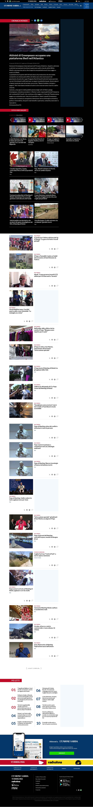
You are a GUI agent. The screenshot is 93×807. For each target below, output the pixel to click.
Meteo (76, 4)
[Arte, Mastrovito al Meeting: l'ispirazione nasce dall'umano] (21, 650)
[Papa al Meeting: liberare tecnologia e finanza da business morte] (21, 468)
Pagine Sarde (77, 768)
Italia (42, 4)
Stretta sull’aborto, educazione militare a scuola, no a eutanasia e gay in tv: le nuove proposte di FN (50, 715)
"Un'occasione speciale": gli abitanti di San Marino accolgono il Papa (45, 518)
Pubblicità (38, 781)
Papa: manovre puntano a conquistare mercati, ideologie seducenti (44, 446)
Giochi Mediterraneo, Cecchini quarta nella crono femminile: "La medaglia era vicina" (20, 311)
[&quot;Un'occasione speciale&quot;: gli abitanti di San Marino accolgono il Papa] (21, 522)
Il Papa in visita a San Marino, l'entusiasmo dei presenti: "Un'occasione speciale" (43, 348)
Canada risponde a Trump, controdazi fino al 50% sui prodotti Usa (21, 170)
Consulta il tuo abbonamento (17, 768)
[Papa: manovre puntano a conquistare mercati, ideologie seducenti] (21, 450)
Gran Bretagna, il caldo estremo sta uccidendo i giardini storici (46, 221)
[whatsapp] (10, 1)
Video (32, 4)
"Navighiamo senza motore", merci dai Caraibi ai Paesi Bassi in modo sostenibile (45, 406)
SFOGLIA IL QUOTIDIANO (86, 6)
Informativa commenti (41, 787)
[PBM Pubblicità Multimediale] (60, 1)
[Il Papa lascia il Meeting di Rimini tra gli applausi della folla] (21, 373)
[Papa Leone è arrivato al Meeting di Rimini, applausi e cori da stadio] (21, 577)
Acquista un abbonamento (33, 768)
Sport (61, 4)
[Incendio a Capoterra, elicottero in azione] (75, 131)
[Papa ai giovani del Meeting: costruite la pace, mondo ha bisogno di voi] (21, 540)
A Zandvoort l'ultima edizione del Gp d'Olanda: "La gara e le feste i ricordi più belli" (46, 239)
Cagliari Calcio (51, 7)
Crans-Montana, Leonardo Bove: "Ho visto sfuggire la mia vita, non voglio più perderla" (46, 196)
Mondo (46, 4)
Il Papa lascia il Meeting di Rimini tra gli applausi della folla (46, 369)
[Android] (70, 784)
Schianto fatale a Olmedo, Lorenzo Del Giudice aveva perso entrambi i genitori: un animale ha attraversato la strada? (25, 698)
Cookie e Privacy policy (41, 776)
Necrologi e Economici (41, 779)
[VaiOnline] (52, 1)
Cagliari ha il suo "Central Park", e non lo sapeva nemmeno (45, 554)
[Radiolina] (42, 1)
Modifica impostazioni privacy (42, 785)
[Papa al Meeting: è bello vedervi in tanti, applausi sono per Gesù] (21, 487)
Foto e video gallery (18, 110)
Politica (50, 4)
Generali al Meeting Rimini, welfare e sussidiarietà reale (45, 608)
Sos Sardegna (38, 7)
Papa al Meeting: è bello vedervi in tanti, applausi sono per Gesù (20, 499)
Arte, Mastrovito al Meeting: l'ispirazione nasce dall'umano (44, 645)
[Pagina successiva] (26, 668)
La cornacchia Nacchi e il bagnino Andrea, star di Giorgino (36, 140)
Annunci (65, 4)
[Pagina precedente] (41, 668)
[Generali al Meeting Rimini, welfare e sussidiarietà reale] (21, 613)
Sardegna (37, 4)
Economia (56, 4)
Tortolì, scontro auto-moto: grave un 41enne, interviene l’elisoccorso (49, 706)
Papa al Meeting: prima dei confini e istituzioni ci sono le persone (45, 427)
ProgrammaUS (26, 4)
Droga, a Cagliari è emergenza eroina (53, 140)
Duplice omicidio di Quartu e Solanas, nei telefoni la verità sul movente (25, 723)
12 (38, 668)
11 (36, 668)
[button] (32, 20)
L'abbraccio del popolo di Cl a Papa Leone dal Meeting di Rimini (45, 387)
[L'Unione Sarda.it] (12, 6)
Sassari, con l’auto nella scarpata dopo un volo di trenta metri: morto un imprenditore (25, 716)
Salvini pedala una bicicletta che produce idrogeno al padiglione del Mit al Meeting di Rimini (21, 222)
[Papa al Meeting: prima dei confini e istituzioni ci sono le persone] (21, 431)
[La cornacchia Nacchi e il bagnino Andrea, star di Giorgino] (37, 131)
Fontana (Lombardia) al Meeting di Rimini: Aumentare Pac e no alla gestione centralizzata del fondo (21, 196)
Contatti (38, 783)
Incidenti (45, 7)
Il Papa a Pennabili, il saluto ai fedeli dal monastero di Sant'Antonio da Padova (45, 257)
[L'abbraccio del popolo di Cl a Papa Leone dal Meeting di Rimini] (21, 391)
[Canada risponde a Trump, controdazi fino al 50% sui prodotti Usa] (21, 159)
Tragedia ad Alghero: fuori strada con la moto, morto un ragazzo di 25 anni (25, 689)
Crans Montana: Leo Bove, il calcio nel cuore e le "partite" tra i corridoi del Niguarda (17, 141)
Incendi (58, 7)
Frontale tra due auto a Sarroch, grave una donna (49, 723)
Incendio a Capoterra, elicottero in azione (73, 140)
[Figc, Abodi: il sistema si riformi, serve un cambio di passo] (46, 159)
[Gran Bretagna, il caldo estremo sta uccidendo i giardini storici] (46, 211)
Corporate (38, 789)
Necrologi (71, 4)
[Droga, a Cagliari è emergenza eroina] (56, 131)
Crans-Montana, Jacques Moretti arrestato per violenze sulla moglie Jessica (49, 699)
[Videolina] (32, 1)
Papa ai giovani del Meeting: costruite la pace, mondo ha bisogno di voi (46, 537)
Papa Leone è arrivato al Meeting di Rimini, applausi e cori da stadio (21, 589)
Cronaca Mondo (19, 21)
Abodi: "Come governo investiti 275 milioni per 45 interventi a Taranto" (46, 275)
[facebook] (7, 1)
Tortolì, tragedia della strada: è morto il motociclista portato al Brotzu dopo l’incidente (24, 707)
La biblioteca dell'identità (50, 768)
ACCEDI (87, 1)
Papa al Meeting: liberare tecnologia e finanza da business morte (46, 464)
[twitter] (5, 1)
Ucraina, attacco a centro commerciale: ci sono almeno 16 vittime (44, 628)
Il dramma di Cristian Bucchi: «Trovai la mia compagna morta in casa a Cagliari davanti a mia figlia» (50, 690)
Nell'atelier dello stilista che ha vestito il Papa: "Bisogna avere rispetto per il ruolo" (44, 330)
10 (35, 668)
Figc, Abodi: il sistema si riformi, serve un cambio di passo (45, 169)
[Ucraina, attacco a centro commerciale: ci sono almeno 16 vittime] (21, 631)
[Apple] (70, 780)
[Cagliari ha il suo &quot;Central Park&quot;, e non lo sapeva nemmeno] (21, 559)
